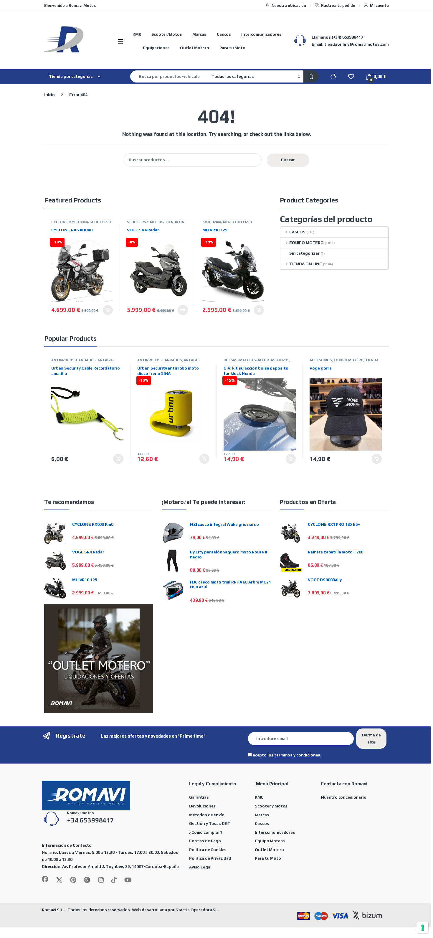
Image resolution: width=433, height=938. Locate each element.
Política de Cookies (208, 849)
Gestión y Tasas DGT (209, 823)
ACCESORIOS (321, 360)
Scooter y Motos (271, 806)
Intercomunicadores (261, 34)
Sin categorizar (304, 253)
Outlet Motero (194, 47)
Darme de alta (371, 738)
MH (226, 222)
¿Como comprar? (205, 832)
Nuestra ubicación (289, 5)
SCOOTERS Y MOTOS (145, 222)
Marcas (199, 34)
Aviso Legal (200, 867)
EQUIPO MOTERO (306, 242)
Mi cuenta (379, 5)
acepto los (286, 755)
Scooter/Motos (166, 34)
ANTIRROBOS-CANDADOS (73, 360)
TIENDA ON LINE (305, 263)
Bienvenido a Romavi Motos (70, 5)
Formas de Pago (205, 840)
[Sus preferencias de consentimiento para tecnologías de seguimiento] (422, 927)
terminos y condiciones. (297, 755)
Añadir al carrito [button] (106, 310)
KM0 (137, 34)
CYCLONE (59, 222)
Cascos (224, 34)
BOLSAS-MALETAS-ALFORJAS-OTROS (257, 360)
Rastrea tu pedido (338, 5)
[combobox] (169, 76)
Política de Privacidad (210, 858)
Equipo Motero (270, 840)
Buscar (288, 159)
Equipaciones (156, 47)
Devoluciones (202, 806)
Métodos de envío (206, 814)
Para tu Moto (232, 47)
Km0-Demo (78, 222)
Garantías (199, 797)
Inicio (49, 94)
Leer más (183, 310)
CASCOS (297, 232)
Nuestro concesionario (343, 797)
